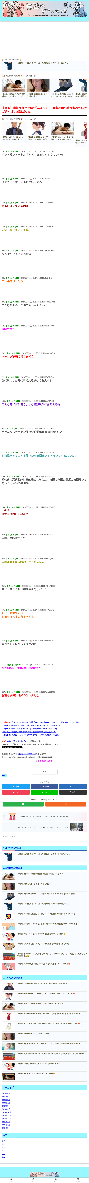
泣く (3, 1157)
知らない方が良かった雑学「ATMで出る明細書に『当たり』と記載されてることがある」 (47, 722)
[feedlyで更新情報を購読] (23, 804)
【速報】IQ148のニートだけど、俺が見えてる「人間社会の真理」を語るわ (31, 735)
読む (3, 1144)
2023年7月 (6, 1103)
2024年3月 (6, 1128)
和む (3, 1150)
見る (5, 775)
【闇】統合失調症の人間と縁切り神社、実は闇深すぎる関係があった (29, 732)
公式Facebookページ (27, 754)
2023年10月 (6, 1112)
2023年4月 (6, 1093)
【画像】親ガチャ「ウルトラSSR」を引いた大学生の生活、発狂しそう (30, 729)
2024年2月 (6, 1125)
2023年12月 (6, 1118)
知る (3, 1154)
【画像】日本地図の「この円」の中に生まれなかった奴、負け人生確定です (31, 725)
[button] (83, 89)
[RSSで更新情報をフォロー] (65, 804)
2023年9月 (6, 1109)
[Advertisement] (44, 38)
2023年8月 (6, 1106)
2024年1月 (6, 1122)
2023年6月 (6, 1100)
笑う (3, 1141)
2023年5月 (6, 1097)
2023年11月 (6, 1115)
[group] (14, 89)
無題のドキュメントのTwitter (18, 741)
